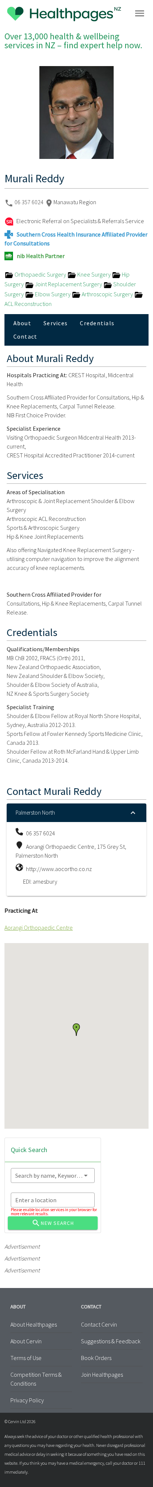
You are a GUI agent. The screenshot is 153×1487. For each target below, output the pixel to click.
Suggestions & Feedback (110, 1341)
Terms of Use (26, 1358)
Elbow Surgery (53, 294)
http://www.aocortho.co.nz (59, 869)
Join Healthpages (102, 1374)
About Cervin (26, 1341)
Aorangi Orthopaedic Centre (38, 927)
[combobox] (53, 1175)
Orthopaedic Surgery (40, 274)
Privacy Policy (27, 1400)
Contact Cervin (99, 1324)
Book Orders (96, 1358)
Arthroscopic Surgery (107, 294)
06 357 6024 (29, 202)
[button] (76, 1029)
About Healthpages (33, 1324)
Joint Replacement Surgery (68, 284)
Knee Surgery (94, 274)
